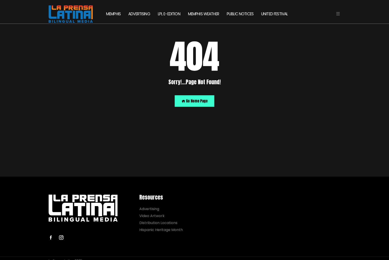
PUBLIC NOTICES (240, 14)
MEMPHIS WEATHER (203, 14)
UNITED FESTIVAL (274, 14)
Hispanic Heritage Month (161, 230)
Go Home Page (196, 101)
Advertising (149, 209)
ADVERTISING (139, 14)
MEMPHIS (113, 14)
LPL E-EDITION (169, 14)
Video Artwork (152, 216)
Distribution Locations (158, 223)
